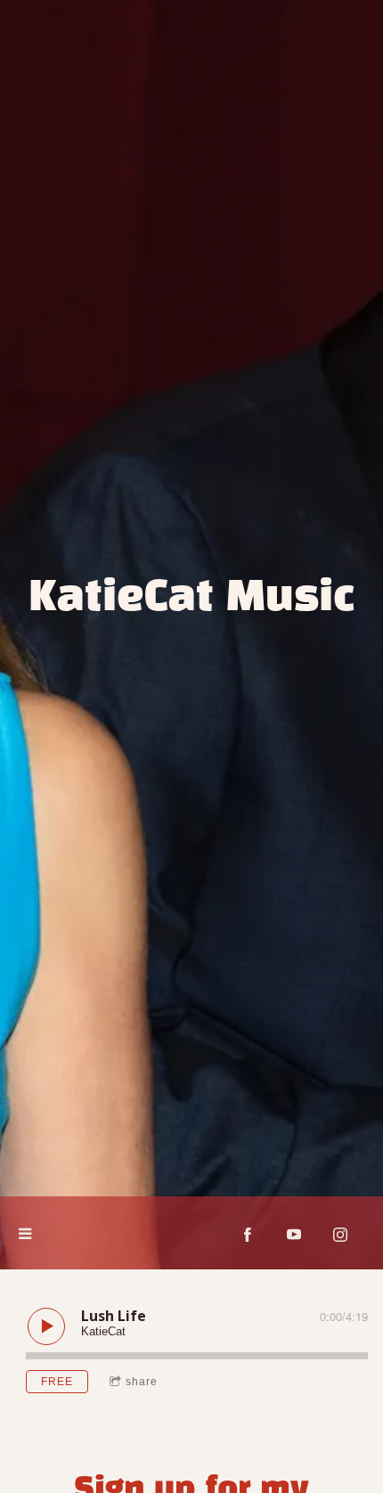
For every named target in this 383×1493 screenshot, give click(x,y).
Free (57, 1381)
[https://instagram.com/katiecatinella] (340, 1235)
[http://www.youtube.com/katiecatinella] (294, 1235)
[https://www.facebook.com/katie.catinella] (247, 1235)
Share (142, 1381)
